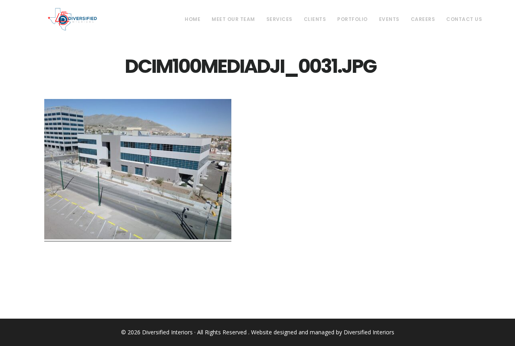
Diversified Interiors (72, 19)
